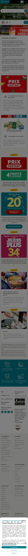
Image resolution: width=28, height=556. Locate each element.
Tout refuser (14, 550)
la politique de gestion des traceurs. (14, 544)
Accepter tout (14, 547)
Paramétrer (14, 553)
